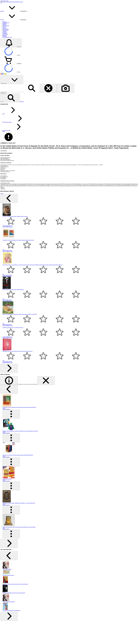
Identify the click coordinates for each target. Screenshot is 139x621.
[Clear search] (48, 88)
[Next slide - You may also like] (9, 616)
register (8, 1)
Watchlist (4, 24)
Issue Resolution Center (7, 37)
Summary (4, 21)
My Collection (5, 34)
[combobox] (12, 92)
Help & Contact (20, 1)
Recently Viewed (6, 22)
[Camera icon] (65, 88)
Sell (1, 2)
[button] (10, 98)
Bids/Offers (5, 23)
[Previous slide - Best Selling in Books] (9, 198)
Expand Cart (19, 63)
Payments (4, 31)
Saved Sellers (5, 30)
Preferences (5, 33)
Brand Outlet (14, 1)
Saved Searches (6, 29)
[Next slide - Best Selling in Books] (9, 368)
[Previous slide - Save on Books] (9, 389)
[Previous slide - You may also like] (9, 555)
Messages (5, 35)
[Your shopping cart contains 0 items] (8, 63)
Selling (4, 27)
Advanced (22, 101)
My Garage (5, 32)
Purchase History (6, 25)
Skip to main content (4, 0)
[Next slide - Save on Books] (9, 543)
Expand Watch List (24, 11)
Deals (11, 1)
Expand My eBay (23, 19)
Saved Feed (5, 28)
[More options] (11, 414)
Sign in (4, 1)
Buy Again (5, 26)
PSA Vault (5, 36)
